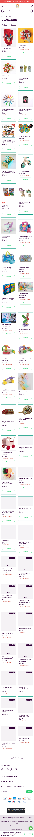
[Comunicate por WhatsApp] (31, 828)
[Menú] (2, 6)
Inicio (2, 16)
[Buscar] (30, 10)
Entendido (28, 834)
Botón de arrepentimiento (17, 825)
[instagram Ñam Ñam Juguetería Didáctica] (2, 769)
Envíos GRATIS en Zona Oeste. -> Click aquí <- (17, 1)
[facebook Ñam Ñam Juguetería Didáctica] (7, 769)
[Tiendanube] (17, 829)
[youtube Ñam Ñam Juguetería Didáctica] (11, 769)
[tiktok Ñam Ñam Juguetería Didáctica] (16, 769)
